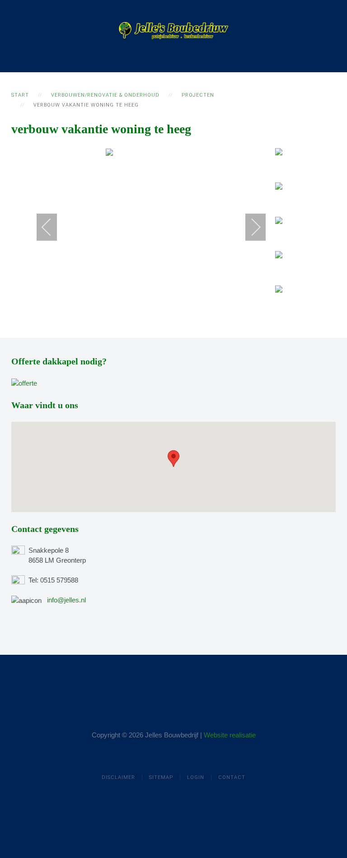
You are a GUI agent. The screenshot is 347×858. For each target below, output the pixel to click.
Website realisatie (230, 735)
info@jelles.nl (66, 600)
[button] (173, 459)
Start (20, 95)
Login (195, 777)
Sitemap (161, 777)
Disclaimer (118, 777)
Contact (231, 777)
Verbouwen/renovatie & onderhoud (105, 95)
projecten (198, 95)
